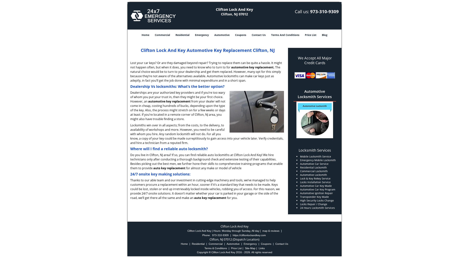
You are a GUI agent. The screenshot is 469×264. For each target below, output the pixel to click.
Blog (324, 35)
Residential (182, 35)
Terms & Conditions (215, 248)
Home (145, 35)
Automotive (222, 35)
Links (262, 248)
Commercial (162, 35)
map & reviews (271, 230)
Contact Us (259, 35)
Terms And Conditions (285, 35)
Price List (310, 35)
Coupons (240, 35)
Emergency (202, 35)
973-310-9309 (324, 11)
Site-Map (250, 248)
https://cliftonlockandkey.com (249, 235)
